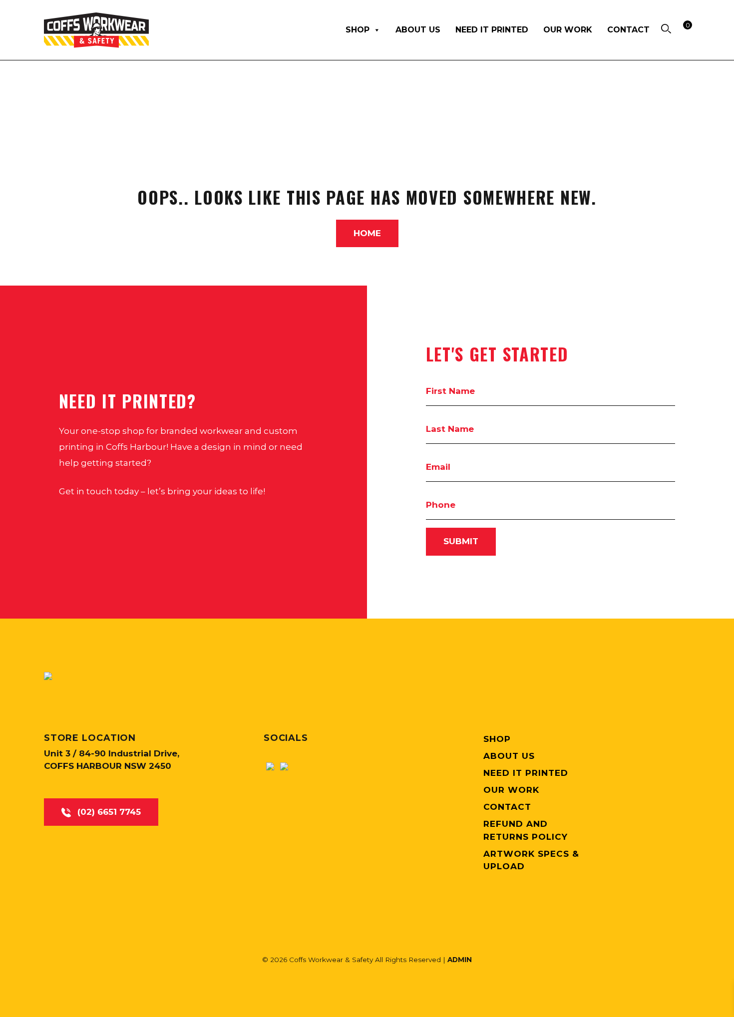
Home (367, 233)
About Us (417, 29)
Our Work (567, 29)
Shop (357, 29)
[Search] (666, 28)
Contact (628, 29)
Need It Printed (491, 29)
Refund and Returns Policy (525, 830)
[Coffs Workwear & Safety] (48, 675)
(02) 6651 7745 (108, 812)
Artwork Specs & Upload (531, 860)
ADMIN (459, 960)
